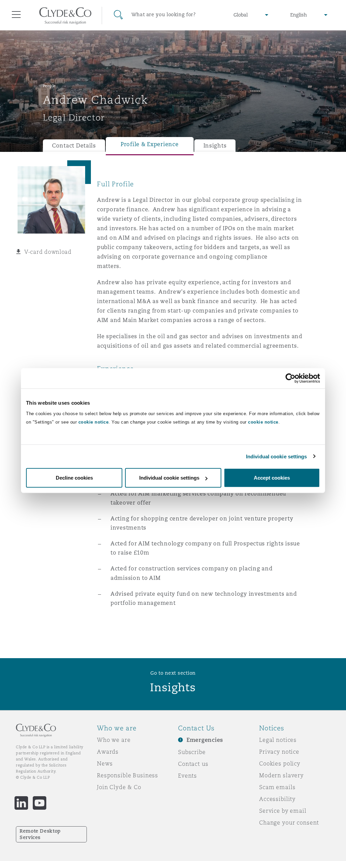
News (105, 763)
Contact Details (74, 145)
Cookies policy (279, 763)
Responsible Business (127, 775)
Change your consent (289, 822)
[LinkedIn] (21, 803)
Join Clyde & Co (119, 787)
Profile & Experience (150, 144)
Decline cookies (74, 478)
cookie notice (93, 422)
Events (187, 775)
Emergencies (205, 740)
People (49, 85)
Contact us (193, 763)
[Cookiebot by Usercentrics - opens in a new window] (290, 378)
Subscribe (192, 752)
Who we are (114, 739)
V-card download (48, 251)
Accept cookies (272, 478)
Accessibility (277, 799)
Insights (215, 145)
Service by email (282, 810)
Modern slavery (281, 775)
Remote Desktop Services (40, 834)
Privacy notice (279, 751)
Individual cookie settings (276, 456)
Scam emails (277, 787)
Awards (108, 751)
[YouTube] (39, 803)
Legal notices (278, 739)
